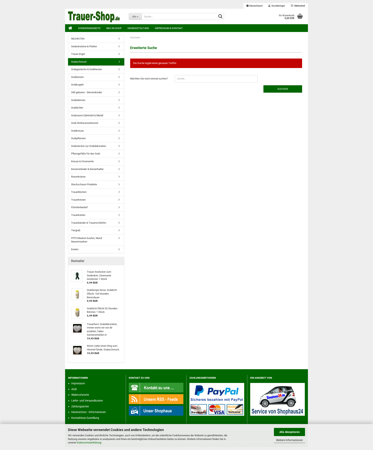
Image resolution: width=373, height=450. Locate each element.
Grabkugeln (77, 84)
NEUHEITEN (77, 38)
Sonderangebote (89, 28)
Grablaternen (78, 100)
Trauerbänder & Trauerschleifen (88, 222)
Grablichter (77, 107)
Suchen (282, 88)
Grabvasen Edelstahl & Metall (87, 115)
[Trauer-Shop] (95, 16)
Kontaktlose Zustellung (85, 417)
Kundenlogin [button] (277, 5)
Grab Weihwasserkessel (84, 123)
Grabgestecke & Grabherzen (86, 69)
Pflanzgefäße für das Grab (85, 153)
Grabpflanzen (78, 138)
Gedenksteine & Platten (84, 46)
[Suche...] (220, 16)
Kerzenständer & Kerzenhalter (87, 169)
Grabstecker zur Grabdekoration (88, 146)
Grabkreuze (77, 130)
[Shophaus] (156, 410)
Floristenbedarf (79, 207)
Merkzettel (299, 5)
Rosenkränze (78, 176)
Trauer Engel (78, 54)
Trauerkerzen (78, 199)
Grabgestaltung (138, 28)
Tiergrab (75, 230)
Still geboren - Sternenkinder (86, 92)
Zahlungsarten (80, 406)
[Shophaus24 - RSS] (156, 398)
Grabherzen (77, 77)
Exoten (74, 249)
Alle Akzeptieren (289, 432)
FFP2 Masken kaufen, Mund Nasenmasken (86, 240)
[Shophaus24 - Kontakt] (156, 387)
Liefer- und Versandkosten (87, 400)
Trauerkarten (78, 215)
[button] (254, 6)
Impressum (78, 383)
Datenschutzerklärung (89, 442)
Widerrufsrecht (80, 394)
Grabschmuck (79, 61)
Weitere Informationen (289, 440)
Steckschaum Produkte (84, 184)
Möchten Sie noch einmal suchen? (149, 78)
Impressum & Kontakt (169, 28)
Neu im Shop (114, 28)
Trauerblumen (78, 192)
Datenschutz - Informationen (88, 412)
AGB (74, 389)
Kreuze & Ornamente (82, 161)
